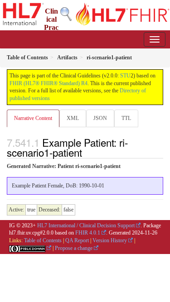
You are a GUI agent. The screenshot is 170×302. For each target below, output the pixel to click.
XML (73, 118)
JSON (100, 118)
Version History (109, 240)
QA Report (77, 240)
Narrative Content (33, 118)
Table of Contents (43, 240)
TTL (126, 118)
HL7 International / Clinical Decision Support (86, 225)
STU (125, 75)
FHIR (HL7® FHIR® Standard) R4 (48, 83)
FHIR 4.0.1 (87, 233)
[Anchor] (87, 152)
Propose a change (73, 248)
